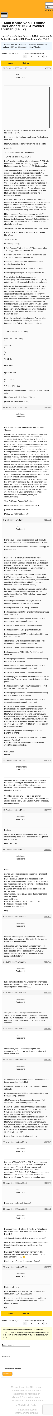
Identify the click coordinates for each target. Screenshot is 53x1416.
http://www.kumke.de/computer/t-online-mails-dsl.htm (25, 144)
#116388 (47, 810)
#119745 (47, 1142)
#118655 (47, 993)
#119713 (47, 1060)
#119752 (47, 1267)
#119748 (47, 1183)
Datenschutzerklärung (26, 1413)
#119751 (47, 1209)
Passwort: (6, 1357)
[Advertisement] (26, 107)
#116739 (47, 850)
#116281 (47, 760)
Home (3, 36)
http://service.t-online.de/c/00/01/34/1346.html (22, 291)
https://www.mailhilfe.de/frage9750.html (19, 397)
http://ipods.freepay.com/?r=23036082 (19, 798)
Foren (10, 36)
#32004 (48, 68)
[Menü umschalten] (4, 15)
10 (46, 56)
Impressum (31, 1409)
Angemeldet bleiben (13, 1368)
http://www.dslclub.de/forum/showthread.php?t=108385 (26, 542)
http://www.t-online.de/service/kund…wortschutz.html (25, 714)
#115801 (47, 520)
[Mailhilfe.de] (17, 7)
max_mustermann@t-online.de (20, 250)
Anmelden (7, 1374)
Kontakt (20, 1409)
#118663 (47, 1029)
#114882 (47, 407)
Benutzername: (8, 1345)
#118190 (47, 917)
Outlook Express (22, 36)
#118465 (47, 962)
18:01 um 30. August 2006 (20, 47)
